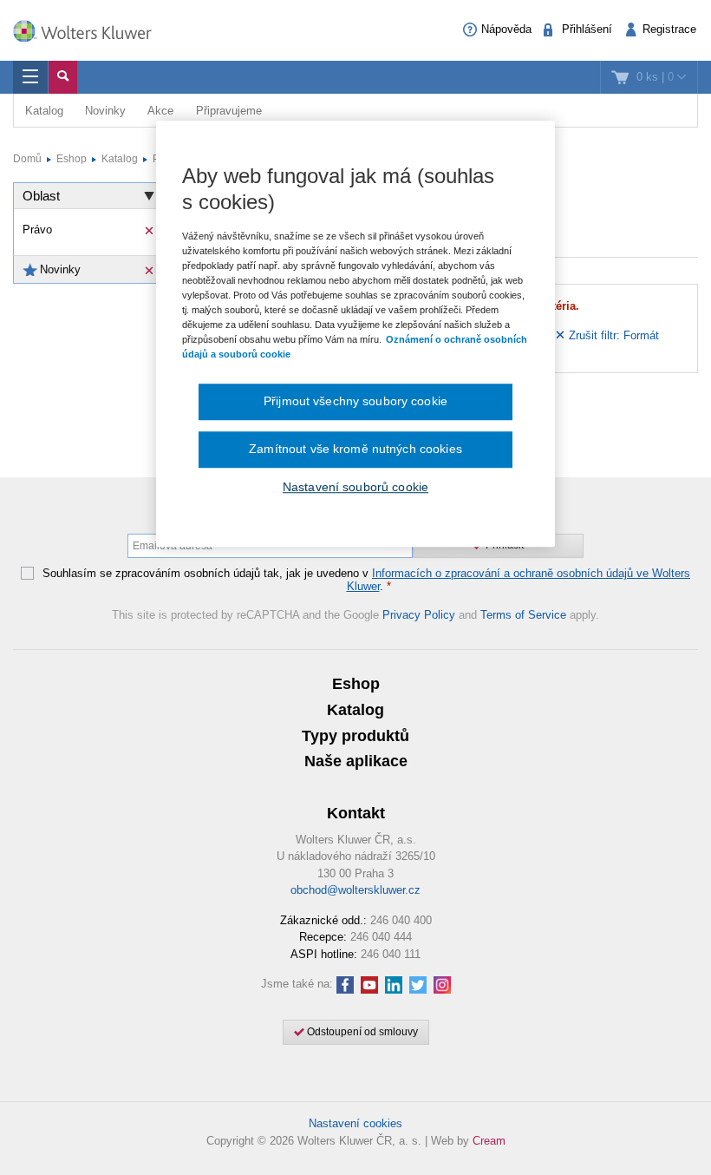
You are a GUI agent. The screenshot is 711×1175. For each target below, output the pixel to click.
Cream (489, 1140)
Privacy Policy (418, 614)
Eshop (71, 159)
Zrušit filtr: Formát (612, 335)
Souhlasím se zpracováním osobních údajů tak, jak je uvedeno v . (366, 580)
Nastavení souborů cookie (355, 487)
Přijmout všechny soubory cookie (355, 402)
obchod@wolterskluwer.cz (355, 889)
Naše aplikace (356, 761)
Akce (160, 110)
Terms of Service (523, 614)
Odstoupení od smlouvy (361, 1032)
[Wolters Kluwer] (91, 28)
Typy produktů (355, 736)
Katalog (44, 110)
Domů (27, 159)
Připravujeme (229, 110)
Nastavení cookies (355, 1123)
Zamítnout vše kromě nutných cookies (355, 449)
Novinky (105, 110)
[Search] (63, 77)
